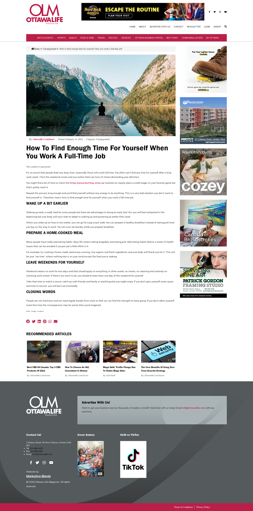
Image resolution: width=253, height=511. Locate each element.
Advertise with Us (160, 26)
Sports (61, 37)
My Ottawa (212, 37)
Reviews (126, 37)
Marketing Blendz (38, 476)
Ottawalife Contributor (44, 139)
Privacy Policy (203, 507)
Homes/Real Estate (192, 37)
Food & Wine (87, 37)
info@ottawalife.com (193, 407)
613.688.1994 (36, 451)
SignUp (217, 26)
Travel (101, 37)
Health (73, 37)
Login (207, 26)
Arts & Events (45, 37)
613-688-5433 (36, 448)
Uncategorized (49, 48)
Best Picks (172, 37)
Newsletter (194, 26)
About (142, 26)
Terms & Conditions (183, 507)
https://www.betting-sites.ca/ (87, 182)
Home (132, 26)
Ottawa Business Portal (149, 37)
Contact (178, 26)
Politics (113, 37)
